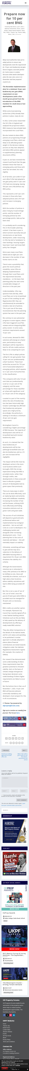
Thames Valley (21, 32)
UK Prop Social (7, 1035)
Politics (8, 32)
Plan (4, 32)
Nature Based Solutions (15, 30)
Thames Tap (14, 32)
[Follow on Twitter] (7, 1015)
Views (9, 34)
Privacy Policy (6, 1039)
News (23, 30)
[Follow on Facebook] (4, 1015)
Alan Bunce (13, 26)
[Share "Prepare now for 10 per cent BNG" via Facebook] (6, 738)
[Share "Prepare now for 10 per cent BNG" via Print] (22, 738)
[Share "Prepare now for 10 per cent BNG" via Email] (19, 738)
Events (5, 1033)
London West (6, 1029)
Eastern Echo (6, 1027)
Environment (13, 28)
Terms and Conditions (9, 1041)
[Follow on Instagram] (10, 1015)
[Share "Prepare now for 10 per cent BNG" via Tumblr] (13, 738)
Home (18, 28)
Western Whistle (7, 1031)
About (4, 1037)
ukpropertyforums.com (11, 706)
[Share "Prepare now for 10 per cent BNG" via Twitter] (9, 738)
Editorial (7, 28)
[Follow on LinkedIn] (14, 1015)
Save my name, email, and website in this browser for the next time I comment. (13, 795)
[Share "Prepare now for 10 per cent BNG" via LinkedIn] (16, 738)
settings (18, 1065)
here (17, 713)
